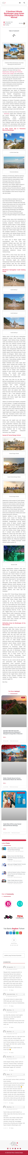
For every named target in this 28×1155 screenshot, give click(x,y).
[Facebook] (13, 1148)
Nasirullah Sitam (11, 994)
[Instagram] (10, 1148)
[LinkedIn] (8, 1148)
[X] (15, 1148)
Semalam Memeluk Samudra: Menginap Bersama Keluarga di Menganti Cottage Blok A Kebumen (12, 732)
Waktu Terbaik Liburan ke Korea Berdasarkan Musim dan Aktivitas (12, 778)
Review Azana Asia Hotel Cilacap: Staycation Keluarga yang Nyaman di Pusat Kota (16, 857)
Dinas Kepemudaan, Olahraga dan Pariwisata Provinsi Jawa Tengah (12, 71)
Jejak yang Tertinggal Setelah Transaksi (17, 864)
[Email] (20, 1148)
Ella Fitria (9, 1010)
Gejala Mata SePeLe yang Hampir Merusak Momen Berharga (12, 824)
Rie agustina (10, 967)
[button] (20, 3)
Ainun (8, 1074)
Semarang (6, 113)
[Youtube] (18, 1148)
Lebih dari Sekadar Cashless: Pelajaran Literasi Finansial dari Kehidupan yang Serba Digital (16, 874)
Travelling (7, 24)
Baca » (4, 737)
